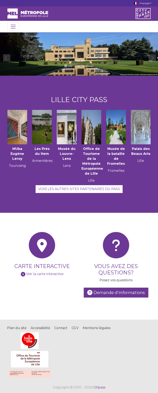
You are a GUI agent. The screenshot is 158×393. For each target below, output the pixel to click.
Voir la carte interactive (45, 274)
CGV (75, 328)
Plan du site (17, 328)
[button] (65, 66)
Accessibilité (40, 328)
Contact (60, 328)
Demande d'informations (118, 292)
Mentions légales (96, 328)
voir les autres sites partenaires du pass (79, 189)
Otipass (99, 387)
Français (144, 3)
